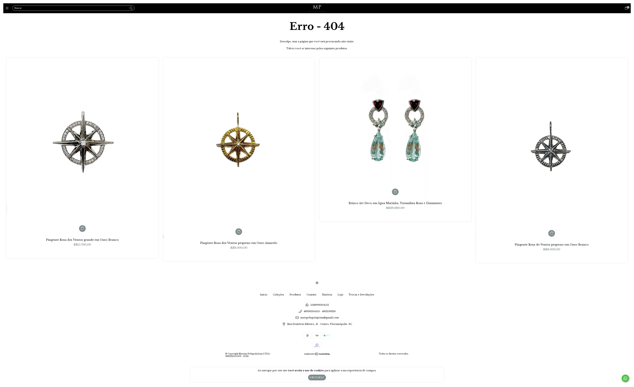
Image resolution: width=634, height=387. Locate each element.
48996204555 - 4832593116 (320, 311)
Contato (311, 294)
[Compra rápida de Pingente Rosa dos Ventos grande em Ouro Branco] (82, 228)
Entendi (317, 377)
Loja (340, 294)
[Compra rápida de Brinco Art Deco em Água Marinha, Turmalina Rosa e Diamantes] (395, 192)
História (327, 294)
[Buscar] (131, 8)
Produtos (295, 294)
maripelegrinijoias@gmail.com (319, 317)
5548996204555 (319, 305)
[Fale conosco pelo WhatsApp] (625, 378)
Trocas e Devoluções (361, 294)
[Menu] (7, 8)
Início (263, 294)
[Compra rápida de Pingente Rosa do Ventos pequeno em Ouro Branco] (551, 233)
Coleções (278, 294)
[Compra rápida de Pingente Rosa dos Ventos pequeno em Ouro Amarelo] (238, 231)
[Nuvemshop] (317, 354)
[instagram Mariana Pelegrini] (317, 283)
